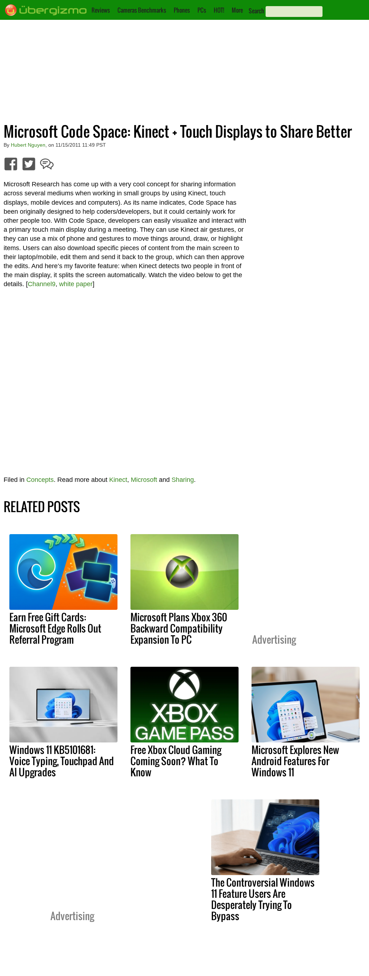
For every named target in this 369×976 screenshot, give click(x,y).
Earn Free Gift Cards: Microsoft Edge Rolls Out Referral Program (55, 628)
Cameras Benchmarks (141, 10)
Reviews (101, 10)
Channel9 (41, 284)
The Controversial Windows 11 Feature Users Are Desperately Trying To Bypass (263, 899)
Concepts (40, 479)
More (237, 10)
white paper (76, 284)
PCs (201, 10)
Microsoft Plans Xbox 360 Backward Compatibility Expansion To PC (178, 628)
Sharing (183, 479)
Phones (182, 10)
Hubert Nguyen (28, 145)
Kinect (118, 479)
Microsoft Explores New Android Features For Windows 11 (295, 760)
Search (256, 10)
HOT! (219, 10)
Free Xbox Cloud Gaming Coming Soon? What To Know (175, 760)
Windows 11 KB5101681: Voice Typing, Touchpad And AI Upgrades (61, 760)
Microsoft (144, 479)
